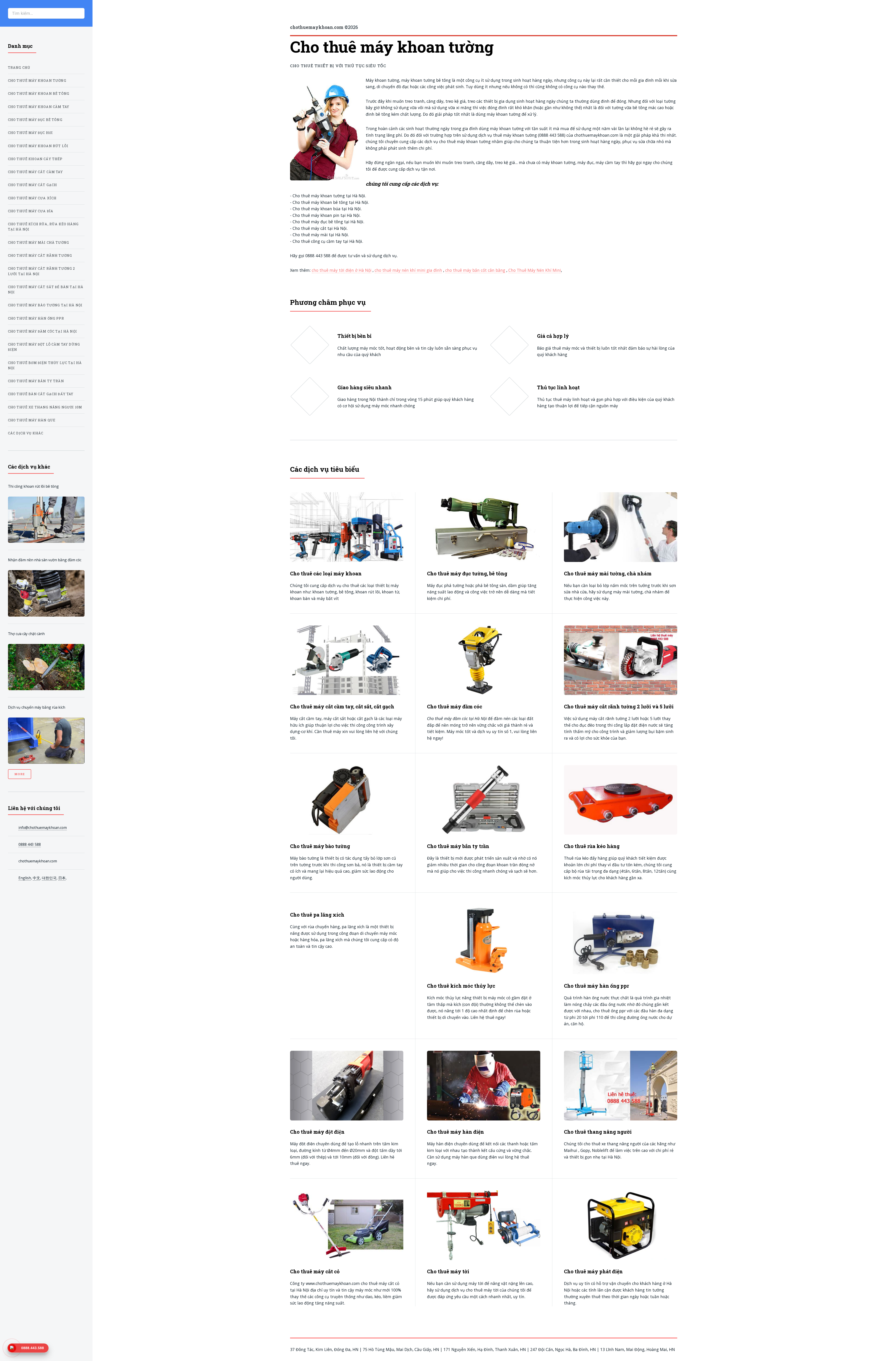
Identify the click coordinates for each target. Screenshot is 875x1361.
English (24, 877)
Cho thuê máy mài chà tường (38, 242)
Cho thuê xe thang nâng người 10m (45, 407)
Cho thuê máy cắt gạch (32, 185)
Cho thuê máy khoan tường (37, 80)
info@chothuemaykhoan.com (42, 827)
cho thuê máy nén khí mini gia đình (408, 270)
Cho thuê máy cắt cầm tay (35, 172)
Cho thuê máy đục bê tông (35, 120)
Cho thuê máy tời (448, 1271)
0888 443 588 (29, 844)
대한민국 (49, 877)
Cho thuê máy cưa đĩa (30, 211)
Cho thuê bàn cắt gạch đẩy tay (41, 394)
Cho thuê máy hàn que (31, 420)
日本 (62, 877)
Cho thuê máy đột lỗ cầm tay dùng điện (44, 347)
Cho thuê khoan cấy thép (35, 159)
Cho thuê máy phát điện (593, 1271)
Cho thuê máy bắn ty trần (36, 381)
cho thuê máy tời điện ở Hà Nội (341, 270)
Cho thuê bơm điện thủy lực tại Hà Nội (45, 365)
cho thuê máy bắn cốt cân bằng (475, 270)
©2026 (324, 27)
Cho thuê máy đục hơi (30, 133)
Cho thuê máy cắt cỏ (315, 1271)
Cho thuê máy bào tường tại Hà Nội (45, 305)
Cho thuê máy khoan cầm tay (38, 107)
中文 (36, 877)
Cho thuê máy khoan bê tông (38, 93)
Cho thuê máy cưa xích (32, 198)
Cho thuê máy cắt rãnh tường (40, 255)
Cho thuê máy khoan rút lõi (38, 146)
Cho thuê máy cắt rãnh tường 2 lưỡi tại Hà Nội (41, 271)
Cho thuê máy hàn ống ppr (36, 318)
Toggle (103, 13)
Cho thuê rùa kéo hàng (592, 846)
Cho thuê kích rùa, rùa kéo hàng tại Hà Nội (43, 226)
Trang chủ (19, 67)
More (19, 774)
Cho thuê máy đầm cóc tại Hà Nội (42, 331)
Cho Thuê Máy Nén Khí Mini (534, 270)
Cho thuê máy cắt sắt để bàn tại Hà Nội (46, 289)
